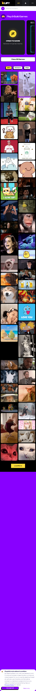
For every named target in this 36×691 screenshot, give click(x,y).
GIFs (8, 68)
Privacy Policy (9, 685)
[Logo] (6, 3)
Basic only (26, 688)
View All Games (18, 59)
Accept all (10, 688)
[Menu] (32, 3)
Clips (27, 68)
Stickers (18, 68)
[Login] (25, 3)
